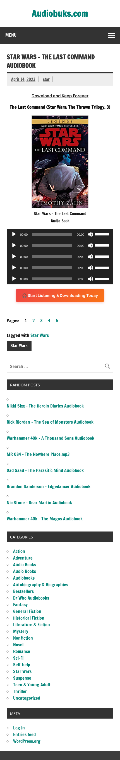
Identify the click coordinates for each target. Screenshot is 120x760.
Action (19, 551)
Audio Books (24, 565)
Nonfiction (23, 638)
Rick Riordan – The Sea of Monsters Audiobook (50, 422)
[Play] (14, 234)
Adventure (23, 558)
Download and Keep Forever (60, 95)
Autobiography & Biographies (40, 585)
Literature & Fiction (31, 625)
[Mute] (90, 234)
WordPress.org (26, 741)
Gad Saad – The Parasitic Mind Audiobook (45, 470)
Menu (10, 35)
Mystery (20, 631)
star (46, 79)
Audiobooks (24, 578)
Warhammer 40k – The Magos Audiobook (45, 519)
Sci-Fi (18, 658)
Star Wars (39, 335)
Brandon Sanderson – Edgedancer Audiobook (48, 486)
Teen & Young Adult (32, 685)
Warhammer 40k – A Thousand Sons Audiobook (50, 438)
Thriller (20, 691)
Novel (18, 645)
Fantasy (20, 605)
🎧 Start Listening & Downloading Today (60, 295)
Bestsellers (23, 591)
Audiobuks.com (60, 13)
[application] (60, 234)
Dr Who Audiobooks (31, 598)
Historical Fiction (28, 618)
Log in (19, 728)
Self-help (21, 665)
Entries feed (24, 734)
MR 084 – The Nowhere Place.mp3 (38, 454)
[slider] (103, 234)
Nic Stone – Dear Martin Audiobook (39, 503)
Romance (21, 651)
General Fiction (27, 611)
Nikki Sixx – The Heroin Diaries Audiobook (45, 406)
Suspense (22, 678)
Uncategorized (26, 698)
